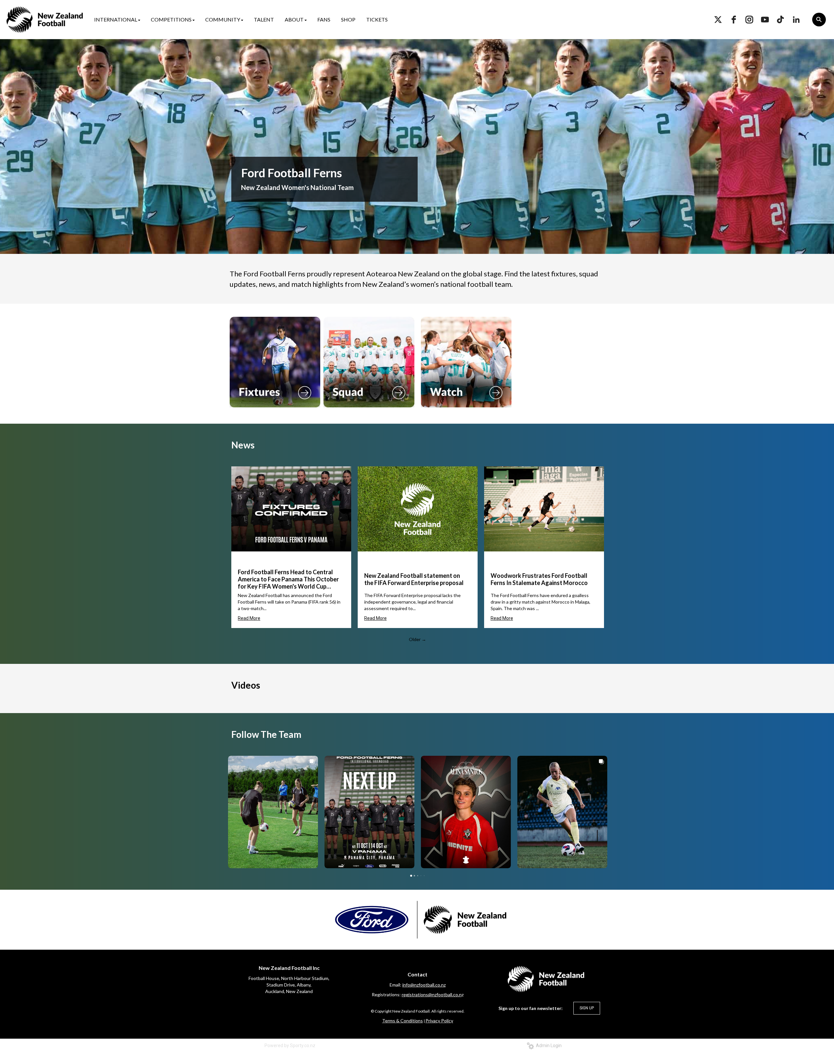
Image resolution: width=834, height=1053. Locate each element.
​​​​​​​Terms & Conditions (402, 1020)
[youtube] (765, 19)
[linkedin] (796, 19)
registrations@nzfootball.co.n (432, 994)
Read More (249, 618)
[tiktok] (780, 19)
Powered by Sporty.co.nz (290, 1045)
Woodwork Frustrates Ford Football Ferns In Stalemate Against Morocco (539, 579)
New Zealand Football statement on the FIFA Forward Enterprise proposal (414, 579)
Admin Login (548, 1045)
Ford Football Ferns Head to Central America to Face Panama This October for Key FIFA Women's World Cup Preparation (288, 579)
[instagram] (749, 19)
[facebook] (733, 19)
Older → (417, 639)
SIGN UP (587, 1008)
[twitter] (718, 19)
